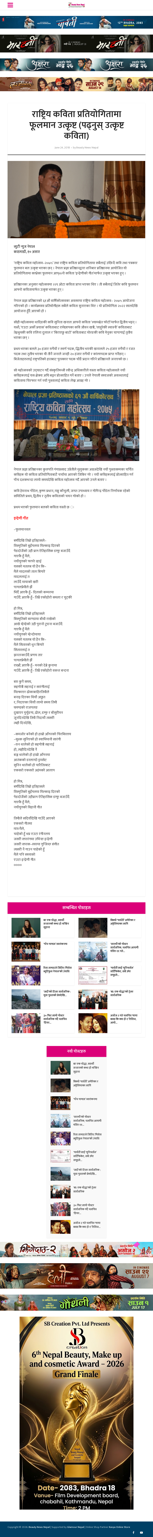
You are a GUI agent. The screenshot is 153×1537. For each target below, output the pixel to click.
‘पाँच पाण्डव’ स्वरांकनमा (55, 944)
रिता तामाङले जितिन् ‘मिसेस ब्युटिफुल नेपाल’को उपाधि (57, 970)
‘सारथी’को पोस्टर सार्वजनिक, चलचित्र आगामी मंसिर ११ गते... (124, 947)
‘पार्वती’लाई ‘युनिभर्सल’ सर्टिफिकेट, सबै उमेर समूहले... (121, 971)
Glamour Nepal (75, 1527)
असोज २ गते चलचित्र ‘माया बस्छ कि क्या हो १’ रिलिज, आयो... (123, 1019)
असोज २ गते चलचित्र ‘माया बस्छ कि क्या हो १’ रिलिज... (86, 1225)
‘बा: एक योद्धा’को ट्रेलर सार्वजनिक (121, 993)
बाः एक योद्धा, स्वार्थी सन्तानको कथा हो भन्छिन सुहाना (56, 924)
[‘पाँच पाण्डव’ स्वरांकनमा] (62, 1103)
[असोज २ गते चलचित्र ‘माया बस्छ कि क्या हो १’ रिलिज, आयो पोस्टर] (62, 1227)
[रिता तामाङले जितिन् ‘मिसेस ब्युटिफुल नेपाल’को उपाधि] (62, 1138)
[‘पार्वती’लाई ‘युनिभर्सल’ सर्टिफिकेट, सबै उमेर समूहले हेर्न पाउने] (62, 1156)
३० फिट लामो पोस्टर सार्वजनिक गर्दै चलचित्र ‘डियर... (55, 1019)
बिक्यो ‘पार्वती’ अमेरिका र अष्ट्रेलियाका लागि (122, 922)
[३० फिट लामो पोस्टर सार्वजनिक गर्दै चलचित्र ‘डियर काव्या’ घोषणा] (62, 1209)
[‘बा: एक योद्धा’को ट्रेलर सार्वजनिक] (62, 1191)
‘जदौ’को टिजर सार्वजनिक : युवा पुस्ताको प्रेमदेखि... (57, 993)
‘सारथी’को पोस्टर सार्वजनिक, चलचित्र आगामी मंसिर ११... (87, 1121)
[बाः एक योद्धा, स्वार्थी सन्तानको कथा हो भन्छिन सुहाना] (62, 1068)
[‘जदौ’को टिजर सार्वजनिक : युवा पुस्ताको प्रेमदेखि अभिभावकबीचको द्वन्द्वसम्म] (62, 1174)
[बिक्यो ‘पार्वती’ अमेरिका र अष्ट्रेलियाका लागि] (62, 1085)
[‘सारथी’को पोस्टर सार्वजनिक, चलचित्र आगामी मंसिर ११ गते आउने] (62, 1121)
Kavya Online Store (119, 1527)
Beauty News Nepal (87, 147)
